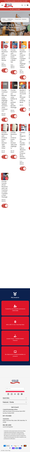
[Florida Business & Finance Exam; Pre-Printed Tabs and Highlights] (15, 145)
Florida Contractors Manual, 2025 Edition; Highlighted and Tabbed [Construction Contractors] (5, 110)
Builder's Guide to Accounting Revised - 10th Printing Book (24, 105)
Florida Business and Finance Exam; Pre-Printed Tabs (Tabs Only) (5, 158)
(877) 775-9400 (16, 9)
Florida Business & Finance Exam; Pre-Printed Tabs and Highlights (14, 158)
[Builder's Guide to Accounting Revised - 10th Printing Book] (24, 94)
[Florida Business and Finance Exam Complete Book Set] (15, 45)
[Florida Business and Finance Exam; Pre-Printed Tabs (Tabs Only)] (5, 145)
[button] (2, 5)
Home (3, 19)
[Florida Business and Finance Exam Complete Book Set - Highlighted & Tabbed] (24, 45)
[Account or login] (25, 5)
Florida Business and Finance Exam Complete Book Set (14, 56)
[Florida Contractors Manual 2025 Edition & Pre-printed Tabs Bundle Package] (15, 94)
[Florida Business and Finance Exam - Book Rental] (5, 45)
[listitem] (15, 308)
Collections (10, 19)
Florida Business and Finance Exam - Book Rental (5, 56)
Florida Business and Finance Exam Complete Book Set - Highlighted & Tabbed (24, 59)
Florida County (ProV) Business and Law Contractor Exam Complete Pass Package (5, 214)
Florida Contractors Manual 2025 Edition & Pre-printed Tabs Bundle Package (14, 107)
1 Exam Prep (7, 450)
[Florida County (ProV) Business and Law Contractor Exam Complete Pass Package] (5, 201)
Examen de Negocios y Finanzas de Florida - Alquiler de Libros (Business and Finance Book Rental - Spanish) (24, 162)
